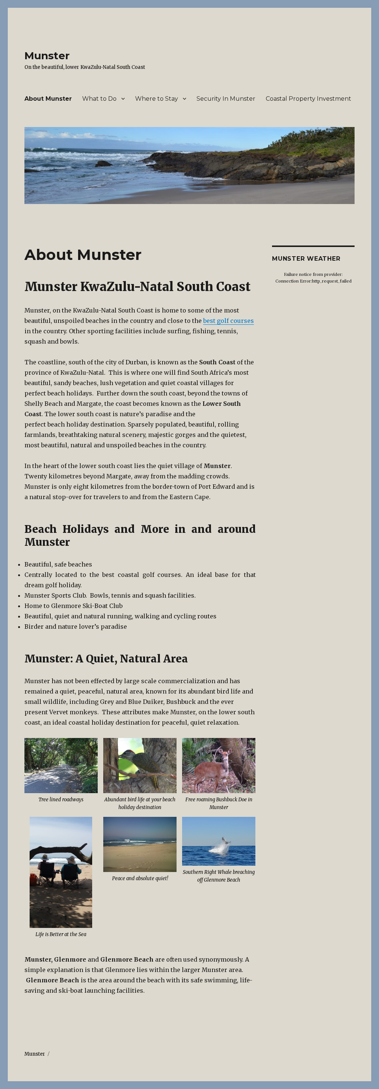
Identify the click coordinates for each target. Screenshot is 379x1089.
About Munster (48, 98)
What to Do (99, 98)
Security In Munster (226, 98)
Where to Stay (156, 98)
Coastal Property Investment (308, 98)
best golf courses (228, 320)
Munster (47, 55)
